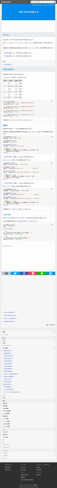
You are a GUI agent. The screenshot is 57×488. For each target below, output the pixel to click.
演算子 (20, 120)
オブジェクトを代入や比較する (11, 392)
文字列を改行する (8, 358)
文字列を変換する (8, 371)
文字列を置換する (8, 368)
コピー (52, 101)
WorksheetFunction (23, 221)
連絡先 (35, 485)
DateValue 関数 (8, 53)
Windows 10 (8, 469)
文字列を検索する (8, 366)
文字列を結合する (8, 356)
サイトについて (28, 485)
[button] (55, 2)
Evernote (38, 474)
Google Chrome (24, 475)
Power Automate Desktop (27, 479)
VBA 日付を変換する (9, 312)
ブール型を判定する (9, 389)
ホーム (21, 485)
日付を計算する (8, 381)
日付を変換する (8, 387)
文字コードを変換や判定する (11, 374)
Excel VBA (23, 470)
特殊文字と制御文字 (9, 376)
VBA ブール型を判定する (10, 318)
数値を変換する (8, 353)
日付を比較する (8, 384)
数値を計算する (8, 350)
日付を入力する (8, 379)
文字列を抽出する (8, 363)
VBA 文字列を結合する (10, 315)
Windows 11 (8, 467)
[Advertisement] (28, 26)
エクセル (6, 334)
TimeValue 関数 (8, 56)
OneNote (23, 477)
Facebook (38, 469)
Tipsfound (5, 2)
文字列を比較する (8, 361)
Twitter (38, 467)
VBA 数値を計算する (9, 321)
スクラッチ (39, 472)
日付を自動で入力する (13, 218)
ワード (22, 472)
